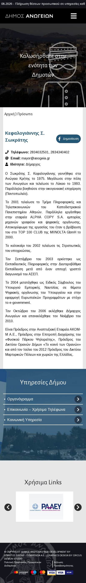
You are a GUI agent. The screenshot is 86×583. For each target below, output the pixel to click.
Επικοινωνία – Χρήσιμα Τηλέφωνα (36, 409)
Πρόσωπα (25, 114)
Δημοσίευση (71, 138)
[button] (8, 507)
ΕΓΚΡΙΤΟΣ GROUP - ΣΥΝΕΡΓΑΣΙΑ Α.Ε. (24, 555)
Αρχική (9, 114)
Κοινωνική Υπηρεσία (24, 420)
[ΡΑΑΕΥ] (46, 506)
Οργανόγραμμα (20, 399)
